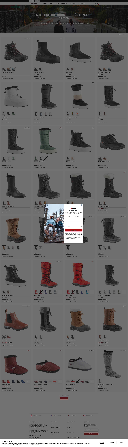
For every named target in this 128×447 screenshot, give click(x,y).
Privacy (79, 234)
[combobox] (73, 223)
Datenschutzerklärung (36, 444)
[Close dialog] (82, 205)
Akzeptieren (111, 442)
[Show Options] (81, 223)
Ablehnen (121, 442)
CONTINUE (73, 230)
